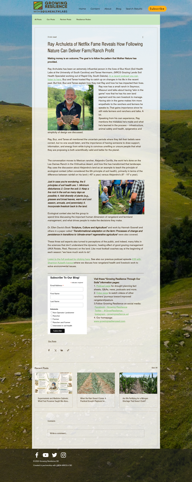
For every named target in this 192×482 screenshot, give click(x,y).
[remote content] (68, 305)
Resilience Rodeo (83, 19)
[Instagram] (63, 455)
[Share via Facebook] (49, 350)
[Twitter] (54, 455)
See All (154, 368)
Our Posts (51, 19)
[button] (95, 8)
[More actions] (142, 37)
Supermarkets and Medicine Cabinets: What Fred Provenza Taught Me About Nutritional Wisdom (53, 400)
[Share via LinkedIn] (61, 350)
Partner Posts (65, 19)
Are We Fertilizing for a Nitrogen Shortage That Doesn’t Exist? (135, 400)
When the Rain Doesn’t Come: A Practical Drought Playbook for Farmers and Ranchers (93, 400)
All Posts (38, 19)
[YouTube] (45, 455)
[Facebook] (36, 455)
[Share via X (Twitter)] (55, 350)
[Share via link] (68, 350)
